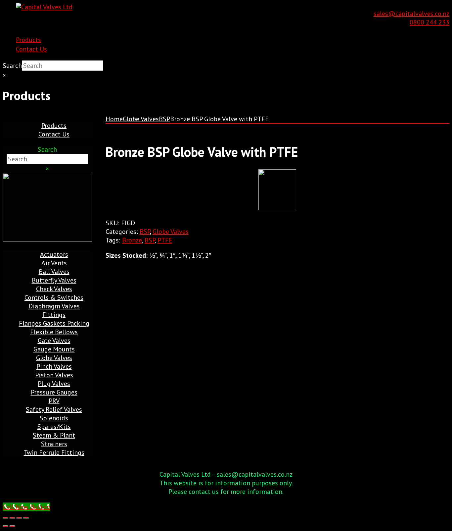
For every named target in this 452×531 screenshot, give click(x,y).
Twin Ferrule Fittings (54, 452)
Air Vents (54, 263)
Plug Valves (54, 383)
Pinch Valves (54, 366)
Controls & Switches (53, 297)
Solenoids (54, 418)
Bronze (132, 240)
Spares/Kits (54, 426)
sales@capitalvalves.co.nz (411, 13)
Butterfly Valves (54, 280)
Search (12, 65)
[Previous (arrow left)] (5, 526)
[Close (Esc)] (26, 518)
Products (28, 39)
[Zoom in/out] (5, 518)
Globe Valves (141, 119)
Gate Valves (54, 340)
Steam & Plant (54, 435)
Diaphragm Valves (54, 306)
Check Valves (54, 289)
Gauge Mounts (54, 349)
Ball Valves (54, 271)
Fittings (54, 314)
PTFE (165, 240)
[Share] (19, 518)
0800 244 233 (429, 22)
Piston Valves (54, 375)
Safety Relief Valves (54, 409)
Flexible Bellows (54, 332)
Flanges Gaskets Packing (54, 323)
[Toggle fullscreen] (12, 518)
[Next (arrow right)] (12, 526)
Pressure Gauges (54, 392)
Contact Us (31, 49)
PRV (54, 401)
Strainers (54, 444)
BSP (164, 119)
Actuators (54, 254)
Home (114, 119)
